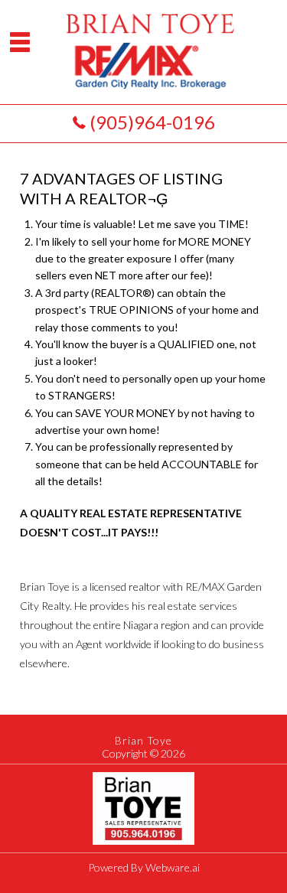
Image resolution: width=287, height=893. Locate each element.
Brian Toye (143, 740)
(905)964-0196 (152, 122)
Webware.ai (172, 867)
